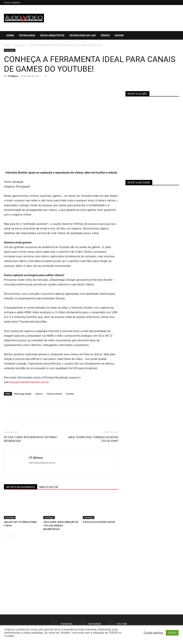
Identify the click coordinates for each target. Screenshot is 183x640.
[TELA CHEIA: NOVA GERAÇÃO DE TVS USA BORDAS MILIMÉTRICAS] (61, 506)
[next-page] (12, 536)
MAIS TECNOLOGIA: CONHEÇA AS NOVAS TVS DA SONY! (93, 439)
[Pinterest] (24, 84)
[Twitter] (15, 84)
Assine (119, 35)
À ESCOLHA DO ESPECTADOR (99, 522)
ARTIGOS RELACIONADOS (20, 487)
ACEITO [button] (172, 632)
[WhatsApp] (32, 84)
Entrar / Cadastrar (12, 2)
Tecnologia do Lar (82, 35)
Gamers (39, 393)
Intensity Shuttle (54, 393)
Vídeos (105, 35)
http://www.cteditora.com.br (42, 463)
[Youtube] (38, 470)
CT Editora (13, 76)
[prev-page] (6, 536)
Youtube (70, 393)
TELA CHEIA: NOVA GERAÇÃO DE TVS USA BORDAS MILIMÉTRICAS (60, 525)
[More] (40, 84)
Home (10, 35)
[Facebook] (7, 84)
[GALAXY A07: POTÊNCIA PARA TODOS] (21, 506)
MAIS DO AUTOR (48, 487)
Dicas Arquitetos (52, 35)
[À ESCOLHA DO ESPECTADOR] (100, 506)
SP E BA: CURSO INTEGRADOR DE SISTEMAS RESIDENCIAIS (30, 439)
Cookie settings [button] (153, 632)
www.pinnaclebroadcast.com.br (29, 382)
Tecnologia (27, 35)
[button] (178, 35)
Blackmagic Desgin (22, 393)
